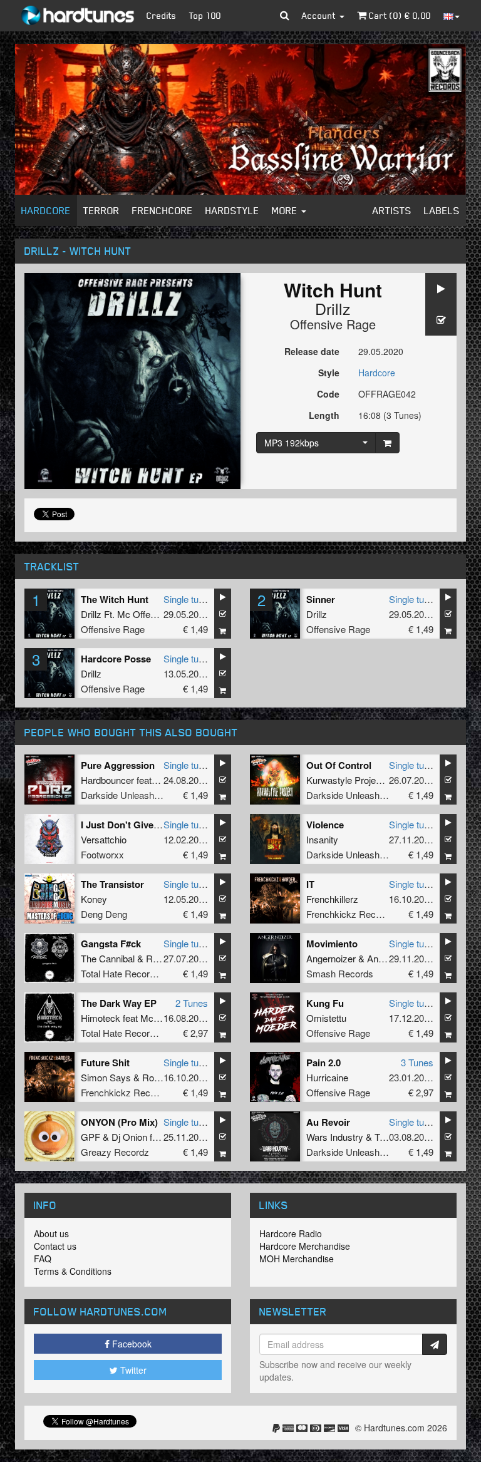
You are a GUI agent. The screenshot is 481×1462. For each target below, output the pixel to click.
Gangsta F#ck (111, 943)
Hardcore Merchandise (304, 1246)
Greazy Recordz (115, 1151)
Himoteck (100, 1017)
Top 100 (205, 15)
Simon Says (106, 1077)
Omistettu (326, 1017)
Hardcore (46, 210)
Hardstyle (232, 210)
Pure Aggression (118, 765)
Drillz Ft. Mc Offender (124, 613)
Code (328, 394)
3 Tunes (417, 1062)
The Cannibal (108, 958)
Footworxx (102, 854)
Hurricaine (327, 1077)
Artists (392, 210)
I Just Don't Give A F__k (133, 824)
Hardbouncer (107, 779)
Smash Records (339, 973)
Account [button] (320, 15)
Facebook (131, 1343)
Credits (162, 15)
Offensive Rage (333, 324)
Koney (94, 898)
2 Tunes (191, 1002)
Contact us (55, 1246)
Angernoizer (331, 958)
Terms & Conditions (72, 1271)
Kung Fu (325, 1003)
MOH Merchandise (296, 1258)
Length (324, 415)
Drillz (333, 308)
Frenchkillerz (332, 898)
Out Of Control (338, 765)
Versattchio (104, 839)
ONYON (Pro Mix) (119, 1122)
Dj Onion (129, 1136)
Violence (325, 824)
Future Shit (105, 1062)
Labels (442, 210)
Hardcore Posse (116, 659)
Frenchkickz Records (350, 913)
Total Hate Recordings (126, 973)
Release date (311, 351)
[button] (285, 15)
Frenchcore (162, 210)
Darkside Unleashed (122, 794)
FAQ (42, 1258)
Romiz (159, 958)
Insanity (322, 839)
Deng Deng (104, 913)
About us (51, 1233)
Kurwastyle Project (344, 779)
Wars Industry (334, 1136)
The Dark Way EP (119, 1003)
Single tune (186, 598)
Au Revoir (328, 1122)
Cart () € (398, 15)
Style (328, 372)
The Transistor (112, 884)
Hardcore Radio (290, 1233)
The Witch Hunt (114, 599)
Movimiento (332, 943)
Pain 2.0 (323, 1062)
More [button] (286, 210)
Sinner (320, 599)
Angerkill (384, 958)
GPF (90, 1136)
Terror (101, 210)
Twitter (132, 1370)
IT (310, 884)
